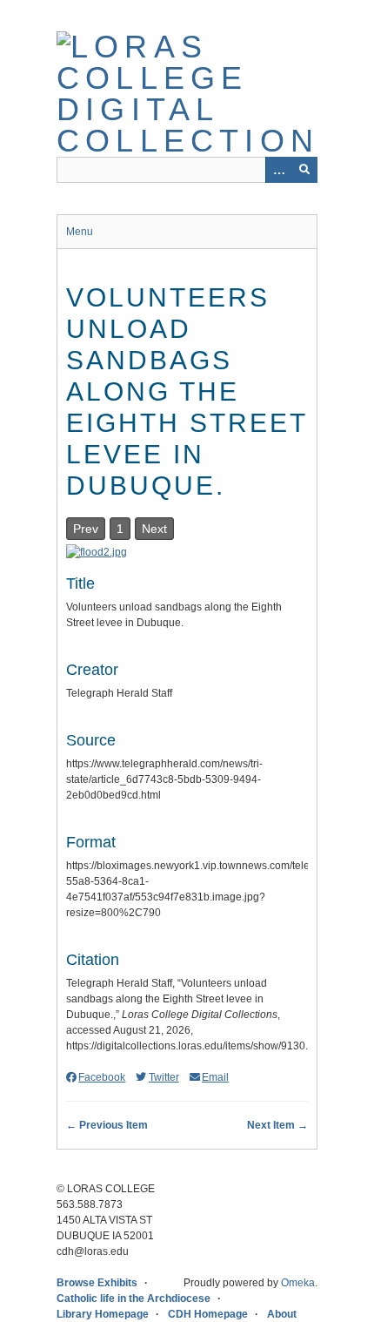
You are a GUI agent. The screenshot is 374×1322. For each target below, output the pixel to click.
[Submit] (304, 170)
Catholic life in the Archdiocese (133, 1298)
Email (215, 1077)
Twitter (163, 1077)
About (282, 1314)
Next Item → (277, 1125)
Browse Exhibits (97, 1283)
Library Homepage (103, 1314)
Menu (79, 232)
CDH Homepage (208, 1314)
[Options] (278, 170)
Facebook (101, 1077)
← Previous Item (107, 1125)
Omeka (298, 1283)
